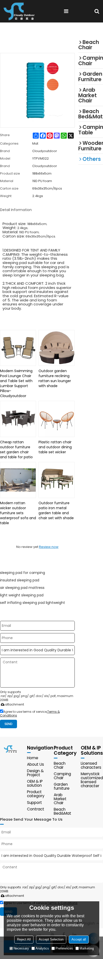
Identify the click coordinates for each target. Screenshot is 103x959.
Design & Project (35, 772)
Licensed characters (91, 765)
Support (34, 802)
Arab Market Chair (60, 798)
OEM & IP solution (35, 783)
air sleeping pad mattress (22, 587)
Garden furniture (62, 786)
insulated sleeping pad (19, 580)
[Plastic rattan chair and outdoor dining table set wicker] (56, 419)
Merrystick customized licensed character (92, 779)
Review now (48, 546)
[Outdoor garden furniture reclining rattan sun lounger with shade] (56, 348)
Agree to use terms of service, (30, 714)
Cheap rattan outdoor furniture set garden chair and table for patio (16, 450)
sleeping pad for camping (22, 572)
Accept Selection (51, 939)
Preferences (64, 948)
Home (32, 757)
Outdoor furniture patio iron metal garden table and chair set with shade (56, 510)
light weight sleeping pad (22, 595)
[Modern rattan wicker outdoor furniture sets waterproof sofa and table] (18, 480)
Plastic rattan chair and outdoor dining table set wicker (55, 447)
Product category (35, 793)
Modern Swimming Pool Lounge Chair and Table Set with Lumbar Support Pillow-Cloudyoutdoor (16, 383)
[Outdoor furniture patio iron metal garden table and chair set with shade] (56, 480)
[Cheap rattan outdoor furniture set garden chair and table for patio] (18, 419)
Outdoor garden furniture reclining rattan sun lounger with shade (54, 378)
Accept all (79, 939)
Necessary (21, 948)
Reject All (24, 939)
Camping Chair (62, 775)
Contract (35, 809)
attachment (14, 704)
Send (8, 724)
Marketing (87, 948)
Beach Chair (60, 765)
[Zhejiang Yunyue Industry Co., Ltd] (21, 11)
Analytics (42, 948)
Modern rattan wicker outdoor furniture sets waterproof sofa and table (18, 512)
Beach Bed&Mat (62, 811)
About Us (35, 764)
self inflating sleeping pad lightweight (32, 602)
